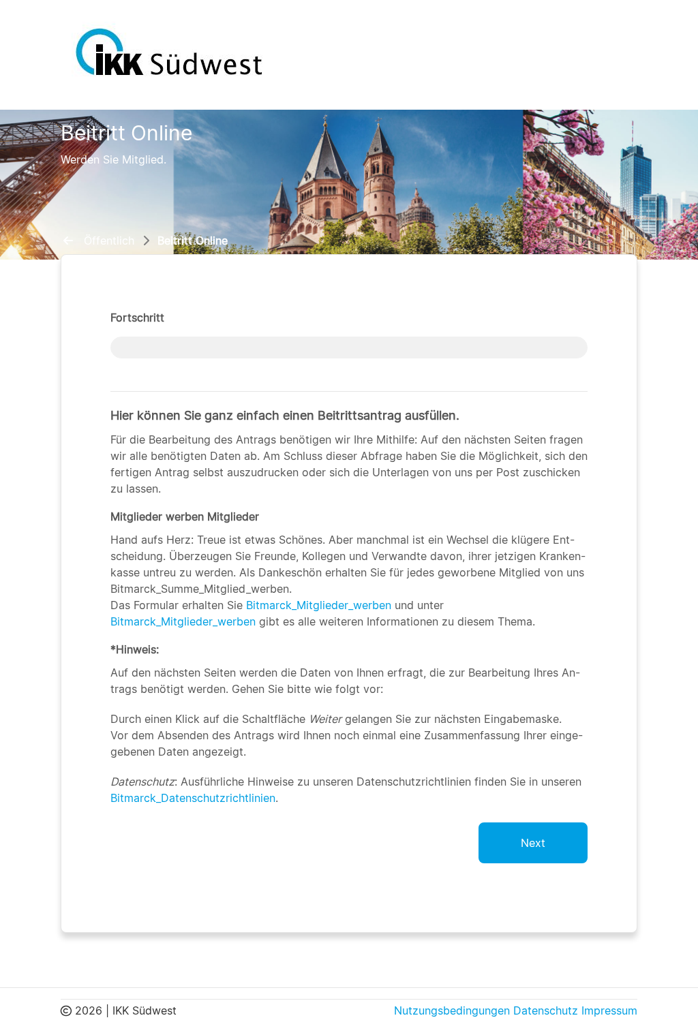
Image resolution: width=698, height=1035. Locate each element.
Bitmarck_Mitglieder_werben (318, 605)
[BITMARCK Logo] (169, 51)
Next (533, 843)
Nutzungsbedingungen (452, 1010)
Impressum (609, 1010)
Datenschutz (545, 1010)
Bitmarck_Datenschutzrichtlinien (192, 798)
